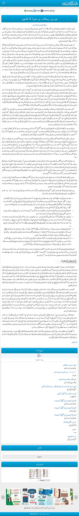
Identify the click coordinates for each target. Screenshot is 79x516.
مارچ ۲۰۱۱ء (39, 350)
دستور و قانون (75, 342)
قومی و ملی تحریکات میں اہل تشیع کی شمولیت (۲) (65, 408)
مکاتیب (74, 429)
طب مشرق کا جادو (72, 436)
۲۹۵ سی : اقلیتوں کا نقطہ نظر (69, 422)
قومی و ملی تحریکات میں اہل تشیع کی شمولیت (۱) (65, 401)
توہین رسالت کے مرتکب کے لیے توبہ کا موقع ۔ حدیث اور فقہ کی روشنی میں (58, 386)
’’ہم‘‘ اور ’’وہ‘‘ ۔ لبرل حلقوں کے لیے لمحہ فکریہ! (65, 372)
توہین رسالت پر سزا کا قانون (69, 365)
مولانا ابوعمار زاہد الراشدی (39, 25)
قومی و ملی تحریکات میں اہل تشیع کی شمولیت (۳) (65, 415)
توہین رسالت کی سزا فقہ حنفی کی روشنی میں (66, 393)
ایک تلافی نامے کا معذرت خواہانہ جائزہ (67, 379)
